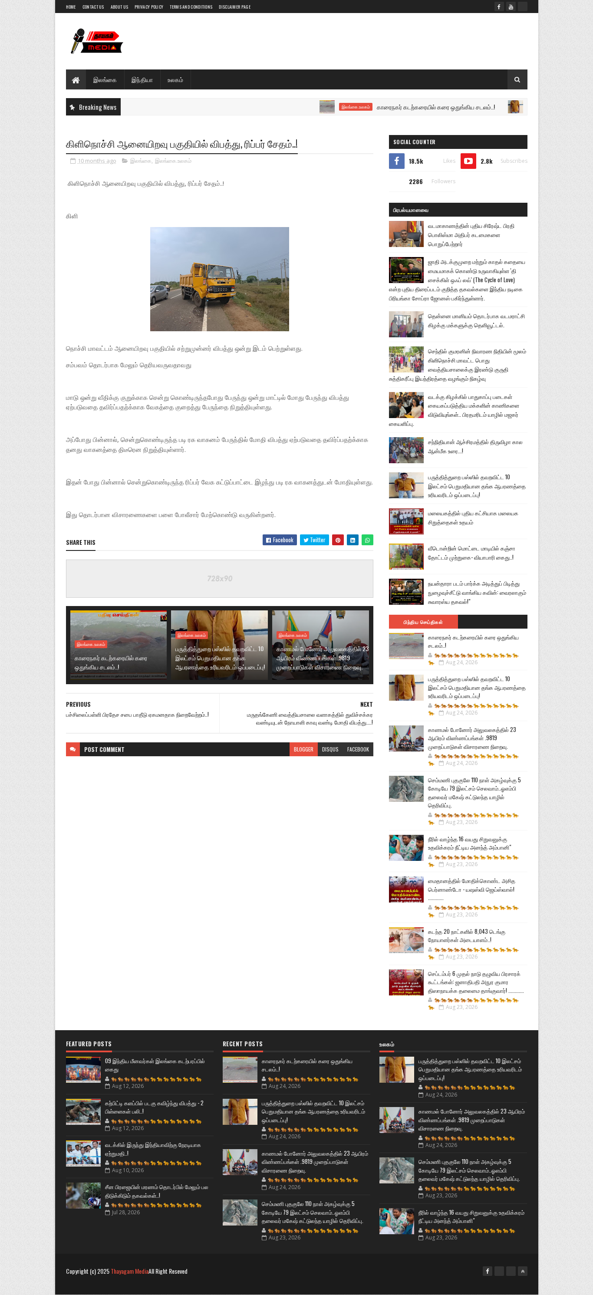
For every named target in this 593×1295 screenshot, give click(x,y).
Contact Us (93, 6)
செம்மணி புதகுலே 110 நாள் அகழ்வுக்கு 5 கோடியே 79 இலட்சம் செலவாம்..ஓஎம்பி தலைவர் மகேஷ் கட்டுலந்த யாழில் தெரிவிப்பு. (474, 792)
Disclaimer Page (234, 6)
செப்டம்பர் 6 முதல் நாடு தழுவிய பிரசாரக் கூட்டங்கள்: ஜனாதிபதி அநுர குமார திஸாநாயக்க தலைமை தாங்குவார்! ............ (476, 982)
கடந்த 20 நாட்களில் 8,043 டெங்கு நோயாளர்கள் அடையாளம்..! (466, 935)
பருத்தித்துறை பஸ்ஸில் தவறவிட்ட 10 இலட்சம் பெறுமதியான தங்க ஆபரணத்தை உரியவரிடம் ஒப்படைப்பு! (220, 657)
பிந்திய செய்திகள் (423, 621)
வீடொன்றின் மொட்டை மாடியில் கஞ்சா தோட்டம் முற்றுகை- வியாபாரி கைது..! (471, 552)
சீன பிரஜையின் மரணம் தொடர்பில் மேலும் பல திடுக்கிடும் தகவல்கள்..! (156, 1190)
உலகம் (176, 79)
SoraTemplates (106, 1285)
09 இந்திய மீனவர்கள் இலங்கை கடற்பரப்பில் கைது (155, 1065)
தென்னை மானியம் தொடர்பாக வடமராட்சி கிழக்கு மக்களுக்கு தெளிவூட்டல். (476, 320)
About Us (119, 6)
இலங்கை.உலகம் (327, 107)
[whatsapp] (522, 6)
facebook (358, 749)
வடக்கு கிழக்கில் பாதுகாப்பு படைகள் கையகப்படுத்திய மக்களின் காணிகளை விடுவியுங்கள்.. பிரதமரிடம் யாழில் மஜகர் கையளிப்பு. (454, 410)
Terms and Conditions (191, 6)
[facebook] (499, 6)
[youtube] (511, 6)
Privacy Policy (149, 6)
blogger (303, 749)
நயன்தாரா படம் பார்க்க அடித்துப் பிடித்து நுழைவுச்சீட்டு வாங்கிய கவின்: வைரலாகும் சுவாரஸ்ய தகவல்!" (477, 592)
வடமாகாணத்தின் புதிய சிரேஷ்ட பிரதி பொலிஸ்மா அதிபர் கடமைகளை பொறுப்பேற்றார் (471, 234)
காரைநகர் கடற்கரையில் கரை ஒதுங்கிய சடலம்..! (407, 106)
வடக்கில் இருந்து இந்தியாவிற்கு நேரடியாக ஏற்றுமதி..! (153, 1148)
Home (71, 6)
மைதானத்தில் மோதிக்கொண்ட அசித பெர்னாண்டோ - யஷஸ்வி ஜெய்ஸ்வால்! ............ (471, 889)
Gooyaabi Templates (179, 1285)
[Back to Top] (522, 1271)
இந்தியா (142, 79)
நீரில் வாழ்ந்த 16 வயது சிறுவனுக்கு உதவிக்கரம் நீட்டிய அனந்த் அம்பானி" (469, 843)
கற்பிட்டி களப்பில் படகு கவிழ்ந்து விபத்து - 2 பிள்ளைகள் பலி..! (154, 1107)
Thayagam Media (129, 1270)
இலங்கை (105, 79)
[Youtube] (499, 1271)
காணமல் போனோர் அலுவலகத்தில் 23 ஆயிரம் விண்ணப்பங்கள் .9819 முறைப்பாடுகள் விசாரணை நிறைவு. (323, 657)
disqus (330, 749)
